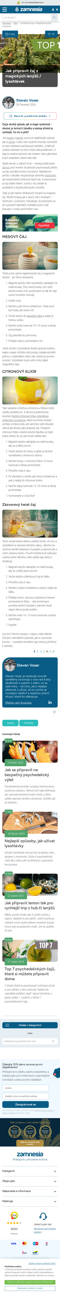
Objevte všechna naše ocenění (30, 1143)
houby (10, 137)
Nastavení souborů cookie (30, 1288)
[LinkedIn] (50, 702)
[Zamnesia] (28, 9)
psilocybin (50, 175)
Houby (10, 723)
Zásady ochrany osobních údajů (42, 1263)
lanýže (19, 137)
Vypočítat (43, 225)
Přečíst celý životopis (18, 702)
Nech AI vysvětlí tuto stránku (30, 116)
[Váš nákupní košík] (57, 9)
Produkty (29, 723)
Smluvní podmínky (9, 1113)
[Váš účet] (53, 9)
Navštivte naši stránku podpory (45, 1230)
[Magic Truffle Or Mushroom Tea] (30, 53)
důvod (5, 167)
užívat (11, 142)
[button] (8, 102)
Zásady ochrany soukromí (44, 1110)
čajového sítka (34, 316)
